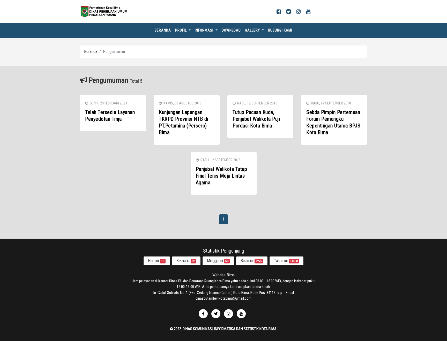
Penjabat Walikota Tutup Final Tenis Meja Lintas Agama (221, 176)
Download (231, 30)
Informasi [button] (204, 30)
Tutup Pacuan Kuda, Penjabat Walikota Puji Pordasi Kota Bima (256, 119)
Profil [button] (181, 30)
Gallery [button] (253, 30)
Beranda (164, 30)
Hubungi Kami (280, 30)
